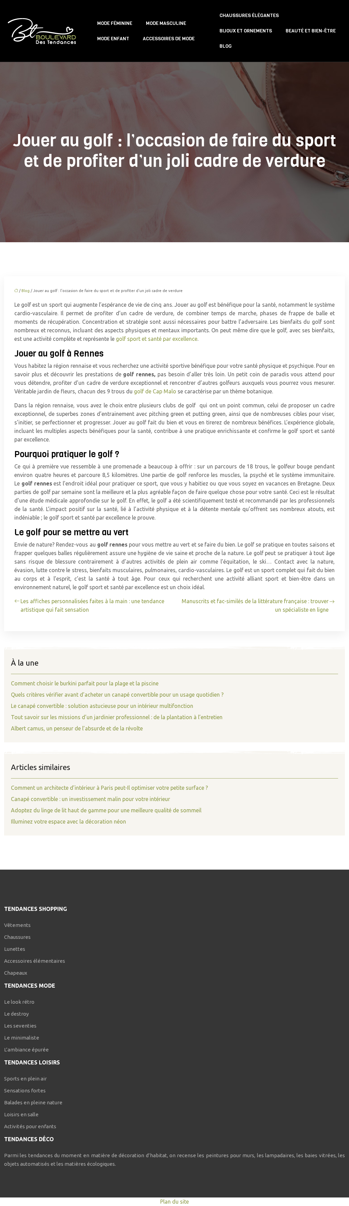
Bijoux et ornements (245, 31)
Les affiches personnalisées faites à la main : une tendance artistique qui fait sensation (92, 605)
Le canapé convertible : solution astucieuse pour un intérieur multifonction (102, 706)
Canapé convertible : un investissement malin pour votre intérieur (90, 799)
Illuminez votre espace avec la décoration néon (68, 821)
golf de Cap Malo (155, 391)
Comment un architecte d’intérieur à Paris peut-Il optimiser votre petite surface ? (109, 788)
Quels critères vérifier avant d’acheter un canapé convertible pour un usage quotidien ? (117, 695)
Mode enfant (113, 38)
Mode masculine (166, 23)
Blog (225, 46)
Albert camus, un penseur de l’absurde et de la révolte (77, 728)
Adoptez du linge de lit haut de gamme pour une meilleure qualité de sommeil (106, 810)
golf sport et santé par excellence (156, 339)
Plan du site (174, 1201)
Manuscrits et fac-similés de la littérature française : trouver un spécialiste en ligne (255, 605)
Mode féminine (114, 23)
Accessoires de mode (169, 38)
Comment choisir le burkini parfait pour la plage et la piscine (84, 683)
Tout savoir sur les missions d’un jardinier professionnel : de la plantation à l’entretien (117, 717)
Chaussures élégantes (249, 15)
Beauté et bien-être (311, 31)
